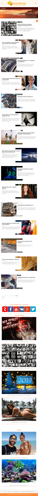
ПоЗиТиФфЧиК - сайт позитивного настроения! (17, 494)
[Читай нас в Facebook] (10, 309)
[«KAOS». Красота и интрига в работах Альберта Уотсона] (26, 119)
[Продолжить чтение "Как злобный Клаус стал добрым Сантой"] (19, 328)
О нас (5, 491)
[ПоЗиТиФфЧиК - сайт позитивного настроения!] (17, 3)
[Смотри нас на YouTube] (16, 309)
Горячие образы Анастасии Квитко (19, 422)
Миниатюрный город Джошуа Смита (25, 205)
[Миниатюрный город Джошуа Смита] (12, 209)
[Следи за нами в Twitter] (33, 309)
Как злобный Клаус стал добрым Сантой (19, 341)
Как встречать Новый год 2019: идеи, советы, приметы (19, 395)
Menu (4, 8)
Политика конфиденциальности (27, 491)
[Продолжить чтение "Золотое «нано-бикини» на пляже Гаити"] (19, 443)
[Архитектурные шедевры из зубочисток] (26, 263)
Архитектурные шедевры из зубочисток (10, 259)
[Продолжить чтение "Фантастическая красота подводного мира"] (19, 471)
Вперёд (16, 295)
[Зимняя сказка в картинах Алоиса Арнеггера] (12, 245)
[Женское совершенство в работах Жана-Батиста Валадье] (26, 227)
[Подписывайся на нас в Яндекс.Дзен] (5, 309)
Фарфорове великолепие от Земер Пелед (26, 277)
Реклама (9, 491)
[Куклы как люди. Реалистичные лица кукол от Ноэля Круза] (26, 83)
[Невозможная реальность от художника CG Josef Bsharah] (12, 65)
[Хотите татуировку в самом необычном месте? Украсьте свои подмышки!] (26, 46)
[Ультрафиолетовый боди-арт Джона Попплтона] (12, 173)
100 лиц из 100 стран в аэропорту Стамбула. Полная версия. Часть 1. (24, 25)
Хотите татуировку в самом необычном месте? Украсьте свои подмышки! (10, 43)
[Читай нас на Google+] (27, 309)
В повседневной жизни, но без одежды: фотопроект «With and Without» (25, 133)
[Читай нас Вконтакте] (22, 309)
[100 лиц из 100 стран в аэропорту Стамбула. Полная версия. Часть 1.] (12, 28)
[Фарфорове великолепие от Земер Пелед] (12, 282)
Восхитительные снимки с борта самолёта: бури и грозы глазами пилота (11, 151)
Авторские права (16, 491)
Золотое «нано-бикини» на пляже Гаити (19, 457)
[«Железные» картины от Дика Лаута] (12, 101)
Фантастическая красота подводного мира (19, 485)
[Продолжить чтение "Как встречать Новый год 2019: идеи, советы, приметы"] (19, 382)
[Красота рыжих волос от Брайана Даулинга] (26, 191)
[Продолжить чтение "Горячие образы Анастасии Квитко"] (19, 409)
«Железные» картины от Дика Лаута (25, 96)
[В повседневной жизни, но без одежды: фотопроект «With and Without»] (12, 137)
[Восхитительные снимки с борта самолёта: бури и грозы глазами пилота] (26, 155)
